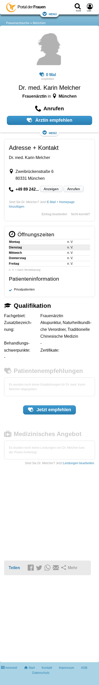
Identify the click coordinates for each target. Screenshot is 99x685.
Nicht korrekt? (80, 214)
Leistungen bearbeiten (78, 463)
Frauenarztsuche (17, 23)
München (39, 23)
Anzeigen (51, 189)
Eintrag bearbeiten (54, 214)
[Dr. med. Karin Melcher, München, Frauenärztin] (47, 48)
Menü (53, 14)
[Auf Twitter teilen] (40, 568)
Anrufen (73, 189)
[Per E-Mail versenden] (56, 568)
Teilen (14, 568)
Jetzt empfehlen (53, 409)
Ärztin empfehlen (53, 120)
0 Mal (51, 75)
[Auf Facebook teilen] (31, 568)
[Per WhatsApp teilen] (48, 568)
